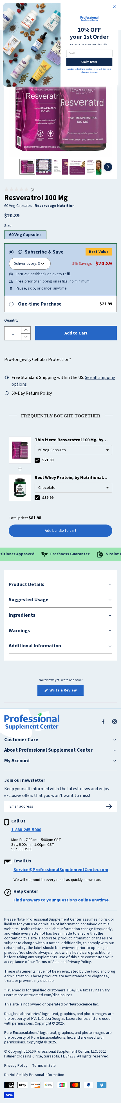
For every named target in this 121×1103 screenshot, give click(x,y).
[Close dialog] (114, 6)
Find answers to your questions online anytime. (62, 900)
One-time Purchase (40, 304)
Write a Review (66, 691)
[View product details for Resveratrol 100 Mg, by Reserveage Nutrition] (20, 450)
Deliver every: (25, 263)
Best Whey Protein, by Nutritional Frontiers (69, 477)
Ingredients (22, 615)
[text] (60, 415)
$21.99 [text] (47, 460)
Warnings (19, 630)
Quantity (11, 320)
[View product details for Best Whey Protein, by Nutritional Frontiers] (20, 487)
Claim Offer (89, 62)
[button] (19, 190)
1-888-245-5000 (26, 830)
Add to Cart (76, 333)
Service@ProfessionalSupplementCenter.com (61, 870)
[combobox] (73, 450)
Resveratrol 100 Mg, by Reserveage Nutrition (69, 440)
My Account (17, 761)
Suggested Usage (28, 599)
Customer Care (21, 740)
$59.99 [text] (47, 498)
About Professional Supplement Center (48, 750)
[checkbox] (37, 460)
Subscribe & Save (44, 252)
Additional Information (35, 645)
